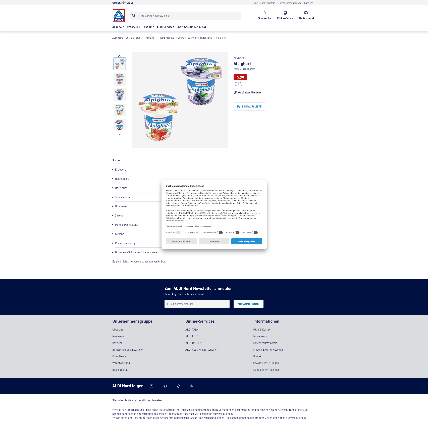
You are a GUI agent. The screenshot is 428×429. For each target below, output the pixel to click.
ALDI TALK (191, 329)
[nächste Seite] (120, 134)
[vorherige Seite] (120, 56)
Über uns (117, 329)
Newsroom (118, 336)
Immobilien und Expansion (128, 349)
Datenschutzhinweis (265, 343)
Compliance (119, 356)
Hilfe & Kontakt (262, 329)
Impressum (260, 336)
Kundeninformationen (266, 369)
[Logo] (118, 15)
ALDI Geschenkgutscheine (201, 349)
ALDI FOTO (191, 336)
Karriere (117, 343)
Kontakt (257, 356)
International (120, 369)
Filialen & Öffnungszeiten (268, 349)
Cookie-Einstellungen (266, 363)
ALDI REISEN (193, 343)
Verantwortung (121, 363)
